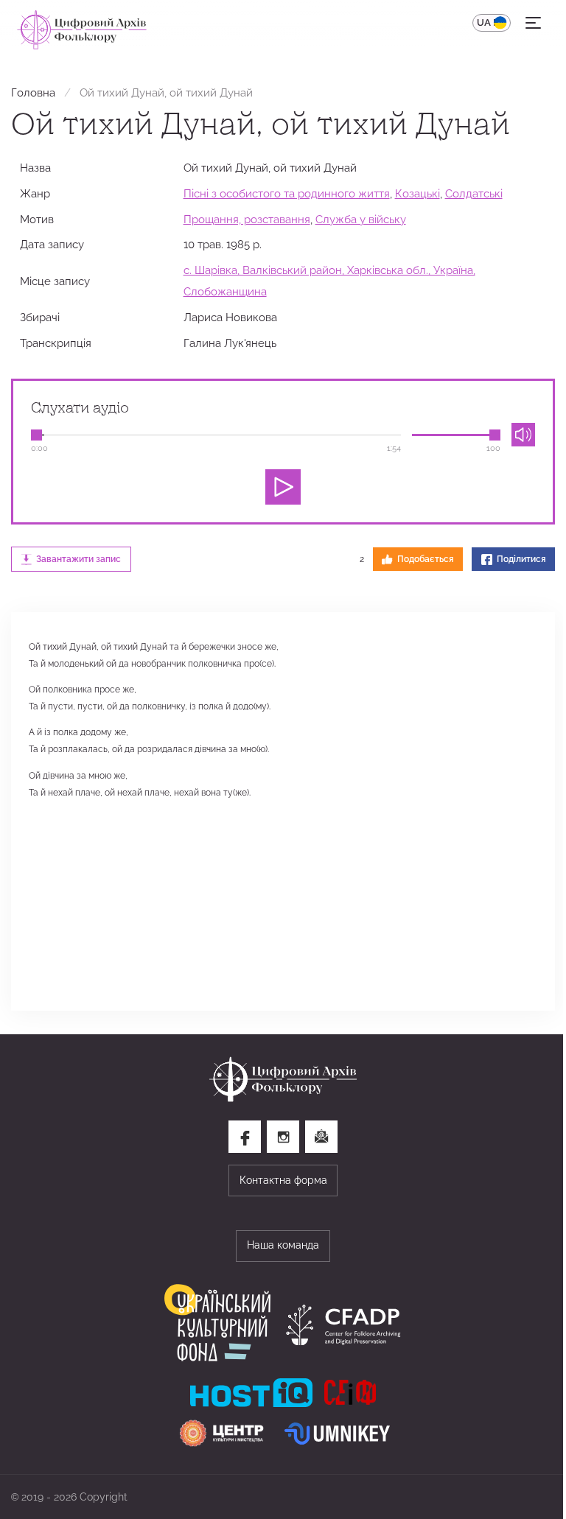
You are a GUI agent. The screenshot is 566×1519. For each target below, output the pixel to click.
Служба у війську (360, 219)
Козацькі (417, 193)
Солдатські (474, 193)
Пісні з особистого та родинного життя (287, 193)
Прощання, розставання (247, 219)
